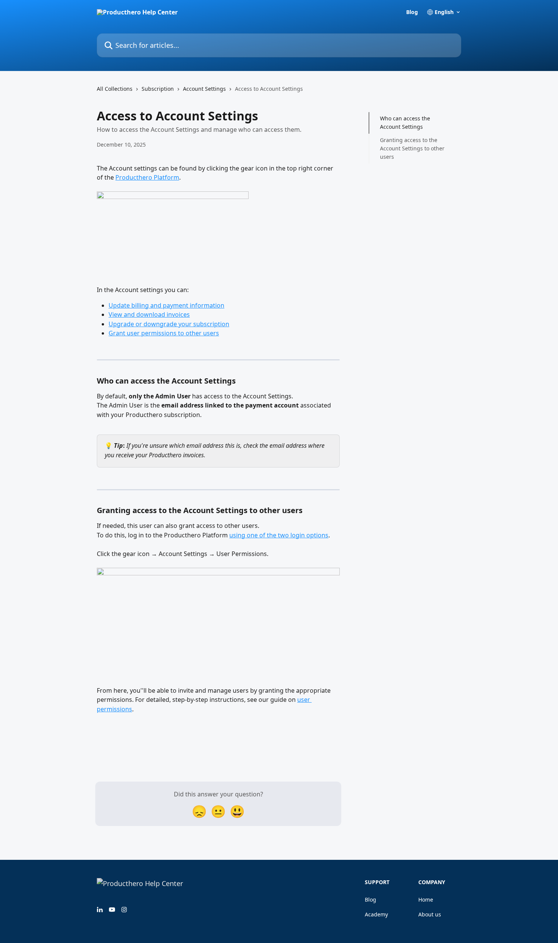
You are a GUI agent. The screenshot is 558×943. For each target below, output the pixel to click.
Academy (376, 914)
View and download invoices (149, 314)
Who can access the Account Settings (405, 122)
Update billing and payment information (166, 305)
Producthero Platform (147, 177)
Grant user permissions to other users (164, 333)
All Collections (114, 88)
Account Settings (204, 88)
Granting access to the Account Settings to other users (412, 148)
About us (429, 914)
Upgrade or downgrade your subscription (169, 324)
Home (425, 899)
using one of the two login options (278, 535)
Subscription (158, 88)
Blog (412, 12)
